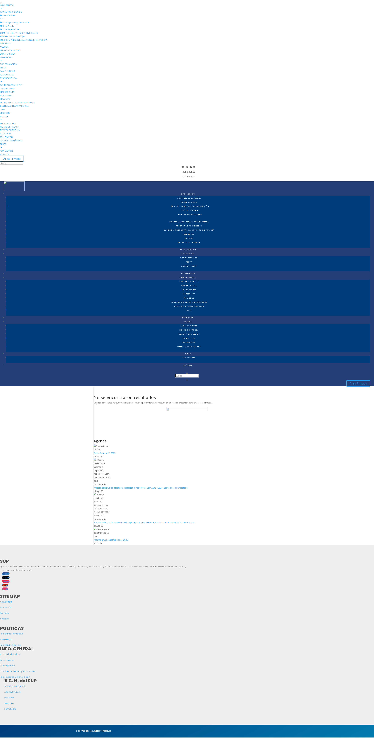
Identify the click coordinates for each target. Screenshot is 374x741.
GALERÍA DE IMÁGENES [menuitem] (11, 140)
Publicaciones (189, 326)
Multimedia (189, 342)
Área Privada (12, 159)
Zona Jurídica (7, 659)
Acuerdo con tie (189, 282)
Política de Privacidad (11, 633)
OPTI (189, 310)
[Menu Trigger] (1, 2)
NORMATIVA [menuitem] (6, 95)
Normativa (189, 294)
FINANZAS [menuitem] (5, 98)
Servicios (4, 612)
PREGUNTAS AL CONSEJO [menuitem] (12, 36)
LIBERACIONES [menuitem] (7, 92)
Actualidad (6, 601)
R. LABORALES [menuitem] (7, 74)
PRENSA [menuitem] (4, 116)
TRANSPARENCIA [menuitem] (8, 78)
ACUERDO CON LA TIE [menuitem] (11, 85)
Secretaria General (14, 686)
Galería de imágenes (189, 346)
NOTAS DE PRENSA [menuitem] (9, 126)
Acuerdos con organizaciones (189, 302)
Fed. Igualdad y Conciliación (15, 676)
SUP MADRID (188, 358)
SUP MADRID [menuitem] (6, 151)
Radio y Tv (189, 338)
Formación (5, 607)
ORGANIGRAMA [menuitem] (7, 88)
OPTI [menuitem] (2, 109)
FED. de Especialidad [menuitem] (9, 29)
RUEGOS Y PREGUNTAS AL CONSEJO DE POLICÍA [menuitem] (23, 40)
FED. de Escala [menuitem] (7, 26)
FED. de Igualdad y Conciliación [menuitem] (14, 22)
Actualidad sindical (10, 654)
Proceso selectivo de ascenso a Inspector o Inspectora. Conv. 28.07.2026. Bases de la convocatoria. (141, 487)
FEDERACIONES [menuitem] (7, 15)
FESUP (189, 262)
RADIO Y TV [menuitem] (5, 133)
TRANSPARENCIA (188, 278)
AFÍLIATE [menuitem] (4, 154)
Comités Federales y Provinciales (189, 222)
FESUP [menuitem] (3, 67)
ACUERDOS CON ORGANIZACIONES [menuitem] (17, 102)
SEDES (188, 354)
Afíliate (187, 365)
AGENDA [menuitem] (4, 46)
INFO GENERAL (188, 194)
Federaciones (189, 202)
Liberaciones (189, 290)
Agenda (189, 238)
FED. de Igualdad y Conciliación (190, 206)
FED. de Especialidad (190, 214)
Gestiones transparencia (189, 306)
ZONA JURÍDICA (188, 250)
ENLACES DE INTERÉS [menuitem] (10, 50)
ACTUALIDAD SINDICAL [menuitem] (11, 12)
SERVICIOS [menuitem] (5, 112)
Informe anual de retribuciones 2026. (111, 539)
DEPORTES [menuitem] (5, 43)
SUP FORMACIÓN (189, 258)
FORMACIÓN (188, 254)
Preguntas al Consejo (189, 226)
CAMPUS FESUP (189, 266)
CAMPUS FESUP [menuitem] (7, 71)
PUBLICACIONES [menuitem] (8, 123)
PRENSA (188, 322)
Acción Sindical (12, 691)
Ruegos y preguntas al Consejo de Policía (189, 230)
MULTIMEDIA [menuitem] (6, 137)
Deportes (189, 234)
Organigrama (189, 286)
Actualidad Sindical (189, 198)
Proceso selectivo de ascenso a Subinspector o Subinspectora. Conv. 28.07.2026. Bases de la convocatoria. (144, 522)
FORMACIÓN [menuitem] (6, 57)
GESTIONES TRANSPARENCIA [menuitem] (14, 105)
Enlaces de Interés (189, 242)
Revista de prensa (189, 334)
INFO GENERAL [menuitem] (7, 5)
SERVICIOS (188, 318)
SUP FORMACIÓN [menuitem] (8, 64)
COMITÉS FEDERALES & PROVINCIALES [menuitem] (19, 33)
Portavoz (9, 697)
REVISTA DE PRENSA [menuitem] (10, 130)
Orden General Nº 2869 (104, 453)
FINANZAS (189, 298)
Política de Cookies (10, 644)
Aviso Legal (6, 639)
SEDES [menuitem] (3, 144)
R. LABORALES (188, 273)
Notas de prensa (189, 330)
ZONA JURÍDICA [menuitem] (7, 53)
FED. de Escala (190, 210)
